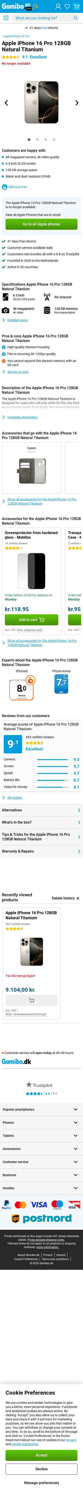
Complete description (22, 417)
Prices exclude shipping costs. (46, 1239)
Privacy (48, 1255)
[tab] (29, 139)
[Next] (76, 102)
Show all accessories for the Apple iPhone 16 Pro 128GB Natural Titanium (42, 501)
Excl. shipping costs (30, 630)
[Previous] (6, 102)
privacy (71, 1440)
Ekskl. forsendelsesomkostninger (26, 1014)
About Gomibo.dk (28, 1255)
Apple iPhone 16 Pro (17, 36)
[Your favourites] (67, 6)
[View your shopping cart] (76, 6)
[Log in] (58, 6)
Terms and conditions (55, 1259)
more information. (47, 1247)
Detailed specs (17, 320)
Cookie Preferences (26, 1259)
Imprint (60, 1255)
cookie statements (25, 1444)
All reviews (14, 797)
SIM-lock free (17, 187)
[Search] (75, 18)
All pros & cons (17, 372)
